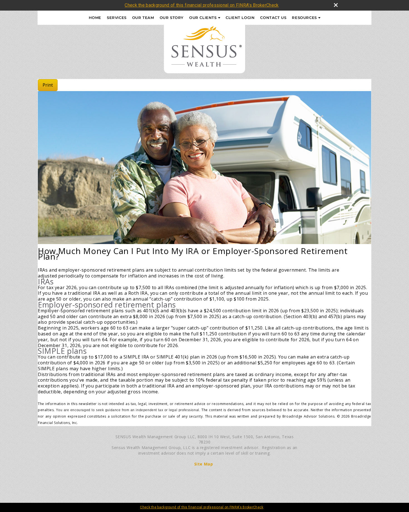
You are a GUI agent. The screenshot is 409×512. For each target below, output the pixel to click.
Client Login (240, 17)
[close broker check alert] (336, 5)
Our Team (143, 17)
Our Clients (203, 17)
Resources (304, 17)
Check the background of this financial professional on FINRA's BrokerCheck (202, 5)
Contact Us (273, 17)
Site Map (203, 464)
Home (95, 17)
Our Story (172, 17)
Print (48, 85)
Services (117, 17)
